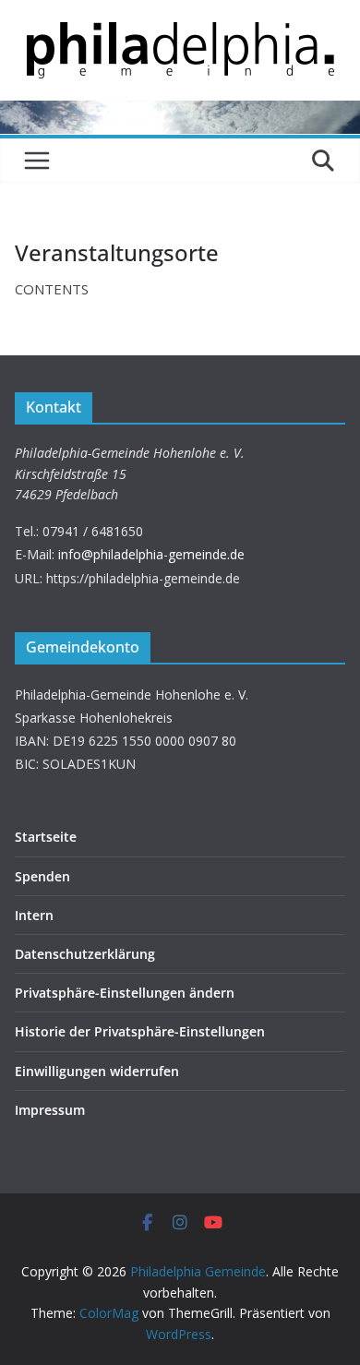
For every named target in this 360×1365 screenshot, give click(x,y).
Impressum (50, 1110)
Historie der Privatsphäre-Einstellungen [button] (140, 1031)
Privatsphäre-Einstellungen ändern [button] (124, 992)
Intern (34, 915)
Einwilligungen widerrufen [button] (97, 1071)
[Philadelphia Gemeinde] (180, 111)
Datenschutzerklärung (85, 954)
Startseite (46, 836)
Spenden (42, 876)
